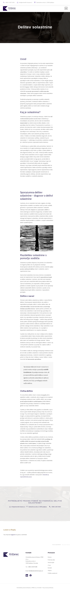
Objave (49, 570)
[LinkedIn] (27, 575)
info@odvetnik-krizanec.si (25, 2)
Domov (50, 557)
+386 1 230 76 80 (9, 2)
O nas (49, 565)
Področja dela (51, 560)
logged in (13, 534)
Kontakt (50, 568)
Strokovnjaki (51, 562)
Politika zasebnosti (52, 573)
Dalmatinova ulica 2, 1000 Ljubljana (45, 2)
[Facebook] (30, 575)
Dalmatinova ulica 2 (30, 561)
